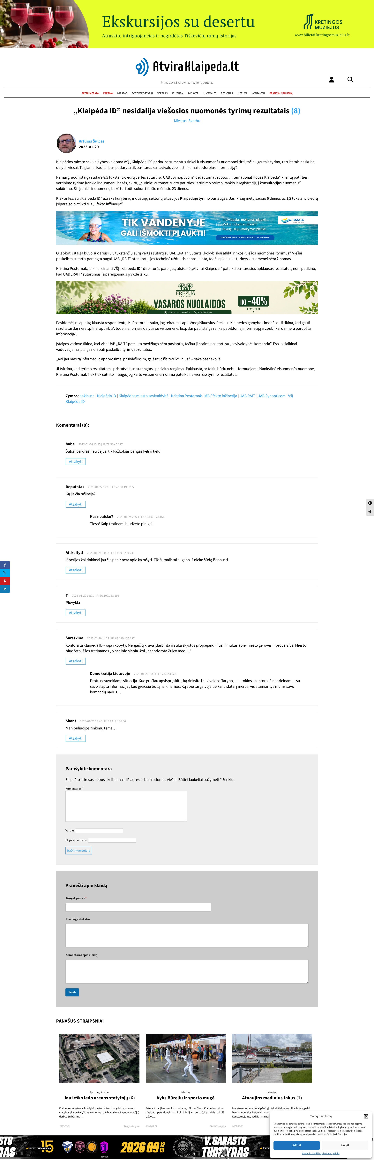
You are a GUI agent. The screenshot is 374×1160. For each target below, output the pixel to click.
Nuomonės (209, 93)
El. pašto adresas (76, 840)
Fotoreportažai (142, 93)
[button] (366, 1116)
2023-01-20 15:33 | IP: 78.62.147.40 (156, 674)
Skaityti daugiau (131, 1126)
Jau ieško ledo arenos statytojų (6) (99, 1097)
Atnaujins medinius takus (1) (272, 1097)
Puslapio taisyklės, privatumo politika (321, 1153)
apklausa (86, 396)
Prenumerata (90, 93)
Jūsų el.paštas (76, 898)
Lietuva (242, 93)
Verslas (162, 93)
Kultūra (177, 93)
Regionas (227, 93)
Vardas (69, 830)
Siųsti (72, 992)
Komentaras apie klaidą (81, 955)
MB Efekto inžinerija (220, 396)
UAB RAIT (247, 396)
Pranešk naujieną (281, 93)
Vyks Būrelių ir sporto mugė (185, 1097)
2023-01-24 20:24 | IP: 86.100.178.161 (140, 517)
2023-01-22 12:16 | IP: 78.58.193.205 (111, 487)
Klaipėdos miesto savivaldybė (143, 396)
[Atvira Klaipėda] (187, 75)
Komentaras (74, 789)
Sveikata (192, 93)
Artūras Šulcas (91, 141)
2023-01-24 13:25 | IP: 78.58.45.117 (101, 444)
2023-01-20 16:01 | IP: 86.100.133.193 (95, 596)
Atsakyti (75, 461)
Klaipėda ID (106, 396)
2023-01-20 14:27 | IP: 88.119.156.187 (111, 638)
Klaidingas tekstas (77, 919)
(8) (296, 110)
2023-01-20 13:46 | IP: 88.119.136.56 (103, 721)
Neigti (345, 1145)
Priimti (296, 1145)
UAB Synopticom (272, 396)
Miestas (122, 93)
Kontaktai (258, 93)
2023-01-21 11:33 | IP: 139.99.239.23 (110, 553)
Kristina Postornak (186, 396)
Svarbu (194, 121)
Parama (108, 93)
